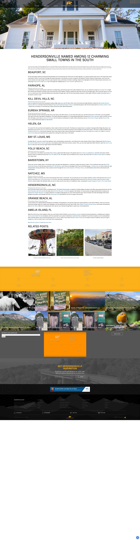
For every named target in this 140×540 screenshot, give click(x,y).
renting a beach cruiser (105, 104)
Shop (132, 1)
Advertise (92, 6)
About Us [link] (84, 404)
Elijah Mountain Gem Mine (35, 191)
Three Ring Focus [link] (125, 417)
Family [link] (39, 404)
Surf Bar (58, 154)
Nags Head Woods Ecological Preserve (63, 104)
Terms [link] (106, 405)
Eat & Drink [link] (40, 402)
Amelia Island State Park (34, 216)
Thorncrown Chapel (93, 118)
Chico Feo (51, 154)
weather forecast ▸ (70, 290)
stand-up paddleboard (88, 153)
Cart (137, 1)
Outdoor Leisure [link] (64, 404)
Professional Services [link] (65, 407)
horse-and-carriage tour (39, 81)
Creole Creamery (41, 143)
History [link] (39, 405)
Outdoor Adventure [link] (65, 402)
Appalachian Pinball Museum (35, 192)
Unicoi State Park (96, 131)
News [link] (83, 407)
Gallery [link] (106, 404)
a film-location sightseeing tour (74, 81)
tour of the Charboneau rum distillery (47, 179)
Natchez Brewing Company (90, 179)
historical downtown (48, 118)
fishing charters (92, 204)
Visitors (37, 6)
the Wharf (35, 206)
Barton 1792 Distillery (55, 166)
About (82, 6)
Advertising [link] (85, 402)
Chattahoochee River (33, 131)
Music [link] (39, 407)
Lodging (46, 6)
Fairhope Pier (103, 90)
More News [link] (117, 334)
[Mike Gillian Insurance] (70, 389)
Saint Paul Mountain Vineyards (61, 191)
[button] (81, 376)
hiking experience (55, 194)
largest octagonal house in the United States (99, 181)
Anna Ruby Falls (84, 131)
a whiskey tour (94, 166)
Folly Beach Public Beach (98, 154)
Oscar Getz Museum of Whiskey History (74, 168)
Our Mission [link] (85, 405)
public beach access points (79, 217)
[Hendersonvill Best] (70, 417)
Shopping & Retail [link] (64, 405)
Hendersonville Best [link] (69, 4)
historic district (56, 217)
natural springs (95, 116)
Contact (102, 6)
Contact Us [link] (107, 402)
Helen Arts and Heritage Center (48, 129)
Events (56, 6)
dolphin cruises (84, 204)
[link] (19, 412)
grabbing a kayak (75, 214)
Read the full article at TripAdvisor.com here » (40, 222)
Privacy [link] (106, 407)
